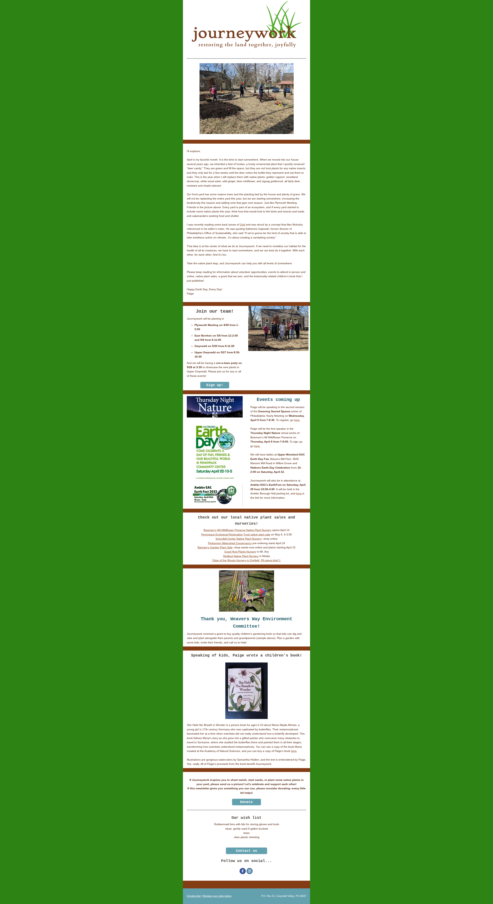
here (297, 420)
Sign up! (214, 385)
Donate (246, 802)
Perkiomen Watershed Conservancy (230, 543)
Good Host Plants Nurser (239, 551)
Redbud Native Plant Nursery (241, 556)
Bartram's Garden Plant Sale (215, 547)
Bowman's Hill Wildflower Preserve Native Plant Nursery (237, 530)
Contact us (246, 851)
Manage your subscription (217, 896)
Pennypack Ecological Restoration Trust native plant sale (235, 534)
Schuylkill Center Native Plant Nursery (238, 538)
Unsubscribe (194, 896)
